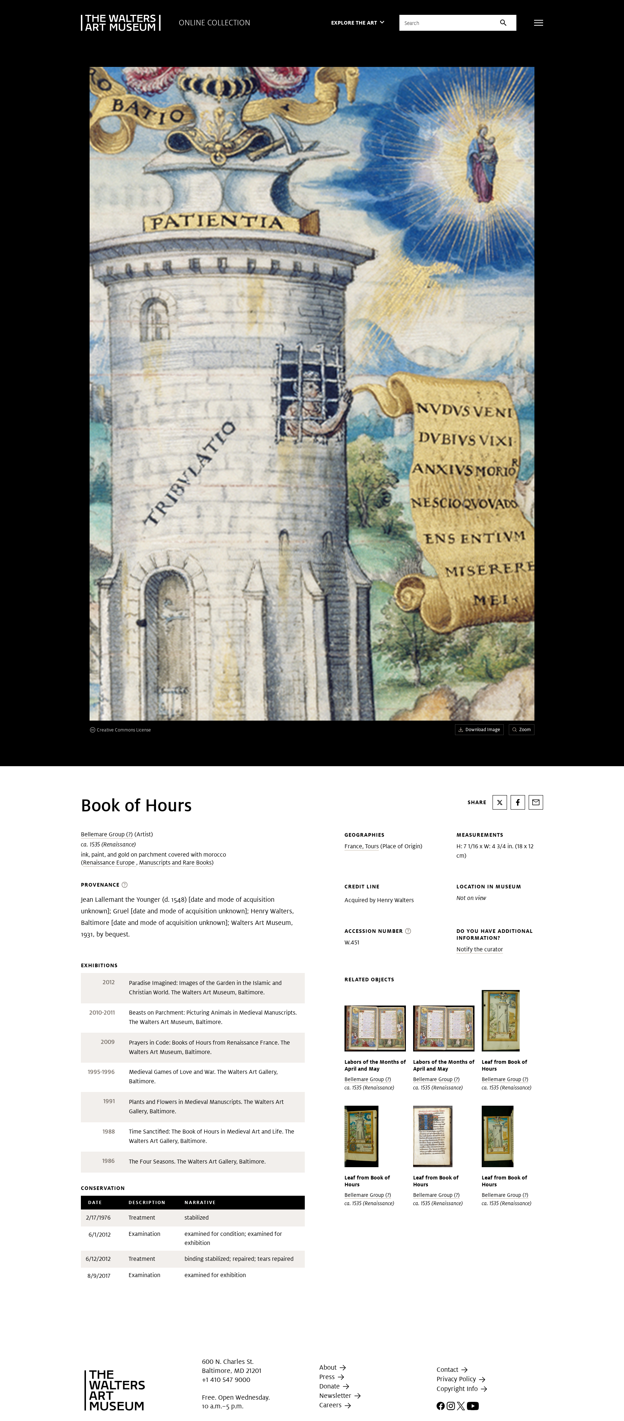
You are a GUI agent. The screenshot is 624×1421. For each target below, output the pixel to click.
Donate (330, 1386)
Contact (448, 1369)
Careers (331, 1405)
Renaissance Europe (109, 862)
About (328, 1367)
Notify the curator (479, 949)
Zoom (525, 729)
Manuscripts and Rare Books (175, 862)
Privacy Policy (457, 1379)
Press (328, 1377)
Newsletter (336, 1395)
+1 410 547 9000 (226, 1380)
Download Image (482, 729)
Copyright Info (458, 1388)
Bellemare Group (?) (107, 834)
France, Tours (361, 846)
